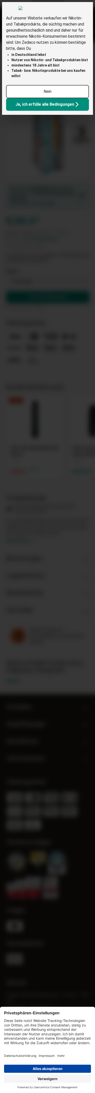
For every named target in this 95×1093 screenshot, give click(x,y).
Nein (47, 91)
